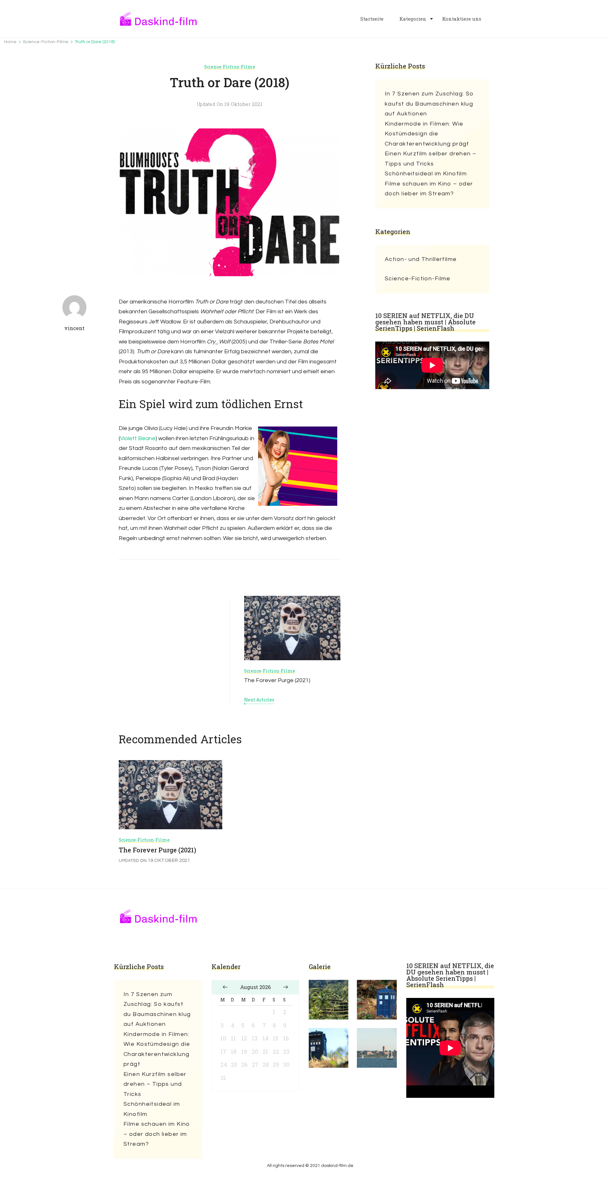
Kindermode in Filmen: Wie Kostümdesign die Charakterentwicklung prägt (427, 134)
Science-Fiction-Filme (229, 67)
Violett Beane (137, 438)
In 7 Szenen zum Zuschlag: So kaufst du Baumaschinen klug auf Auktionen (429, 104)
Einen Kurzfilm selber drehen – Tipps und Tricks (431, 159)
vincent (74, 328)
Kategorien (412, 18)
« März (225, 987)
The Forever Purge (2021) (157, 850)
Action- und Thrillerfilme (421, 259)
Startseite (371, 18)
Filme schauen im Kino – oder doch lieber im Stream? (429, 189)
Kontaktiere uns (461, 18)
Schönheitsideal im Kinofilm (426, 174)
